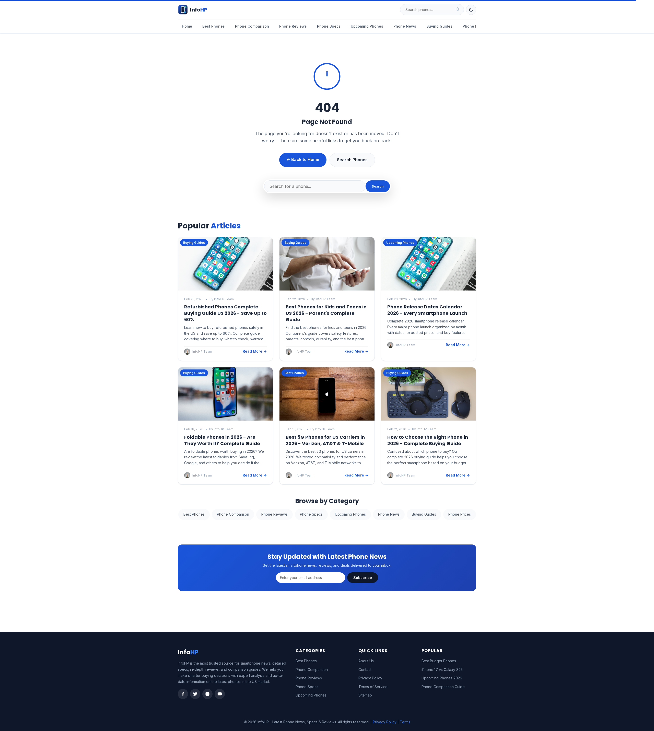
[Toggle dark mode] (471, 10)
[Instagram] (207, 694)
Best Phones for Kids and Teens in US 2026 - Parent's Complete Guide (326, 313)
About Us (366, 661)
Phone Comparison (252, 26)
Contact (364, 669)
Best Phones (213, 26)
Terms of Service (373, 686)
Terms (405, 722)
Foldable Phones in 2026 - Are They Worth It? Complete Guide (222, 440)
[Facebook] (183, 694)
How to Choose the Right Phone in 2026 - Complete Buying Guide (427, 440)
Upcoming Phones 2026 (442, 678)
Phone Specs (329, 26)
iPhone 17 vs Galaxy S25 (442, 669)
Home (187, 26)
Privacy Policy (370, 678)
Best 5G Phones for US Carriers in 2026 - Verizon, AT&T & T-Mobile (325, 440)
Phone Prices (474, 26)
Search (378, 186)
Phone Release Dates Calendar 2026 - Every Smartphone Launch (427, 310)
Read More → (255, 351)
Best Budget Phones (439, 661)
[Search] (457, 9)
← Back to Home (302, 159)
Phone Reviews (293, 26)
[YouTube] (220, 694)
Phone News (404, 26)
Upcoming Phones (367, 26)
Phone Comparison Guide (443, 686)
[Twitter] (195, 694)
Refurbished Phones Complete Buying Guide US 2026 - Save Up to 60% (225, 313)
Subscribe (362, 577)
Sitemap (365, 695)
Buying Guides (439, 26)
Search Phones (352, 159)
